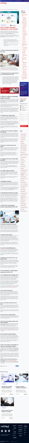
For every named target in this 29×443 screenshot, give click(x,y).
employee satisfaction (23, 148)
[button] (16, 366)
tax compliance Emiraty (24, 193)
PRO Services (22, 180)
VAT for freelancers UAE (24, 207)
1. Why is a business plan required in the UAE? (24, 15)
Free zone (3, 78)
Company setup (23, 137)
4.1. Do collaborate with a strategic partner (24, 62)
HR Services (22, 162)
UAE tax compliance (23, 203)
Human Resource (4, 407)
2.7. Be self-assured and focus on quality (24, 41)
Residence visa (25, 184)
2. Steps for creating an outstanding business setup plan (24, 22)
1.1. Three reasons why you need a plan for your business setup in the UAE (24, 19)
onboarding (22, 168)
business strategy (12, 141)
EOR (21, 150)
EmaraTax (22, 141)
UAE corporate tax (23, 195)
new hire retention (23, 166)
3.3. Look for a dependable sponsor (24, 52)
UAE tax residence (23, 205)
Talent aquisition (23, 191)
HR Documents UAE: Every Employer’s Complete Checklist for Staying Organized (7, 412)
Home (1, 9)
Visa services (22, 209)
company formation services (12, 287)
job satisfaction (23, 164)
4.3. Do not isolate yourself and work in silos (24, 67)
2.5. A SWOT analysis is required (24, 36)
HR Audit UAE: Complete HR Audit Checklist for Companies (7, 388)
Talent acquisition (23, 189)
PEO (26, 178)
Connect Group (8, 110)
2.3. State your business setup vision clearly (24, 31)
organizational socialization (22, 174)
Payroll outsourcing (23, 176)
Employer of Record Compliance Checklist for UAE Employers (21, 388)
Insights (3, 9)
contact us (13, 126)
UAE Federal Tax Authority (23, 197)
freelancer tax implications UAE (24, 155)
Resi (21, 184)
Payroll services (23, 178)
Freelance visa (23, 152)
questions (11, 360)
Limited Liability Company (5, 248)
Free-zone (24, 150)
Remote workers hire (23, 182)
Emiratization (22, 143)
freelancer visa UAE (23, 157)
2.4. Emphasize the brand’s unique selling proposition (24, 34)
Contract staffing (23, 139)
